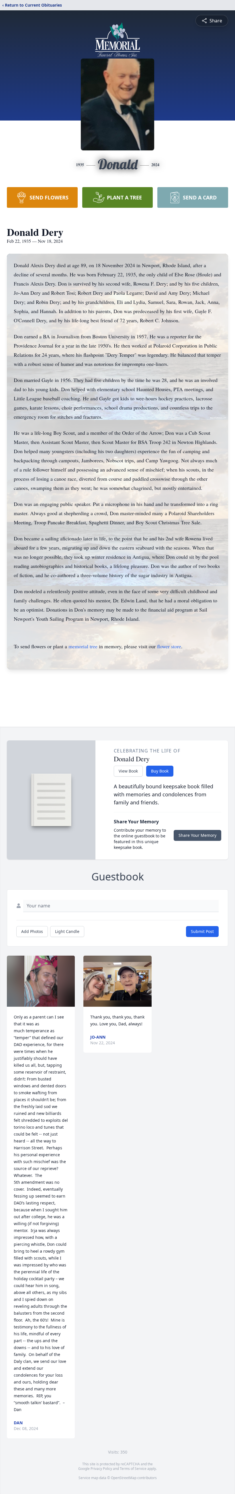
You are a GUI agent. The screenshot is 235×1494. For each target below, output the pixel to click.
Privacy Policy (101, 1468)
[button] (40, 981)
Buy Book (160, 771)
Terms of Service (133, 1468)
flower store (169, 646)
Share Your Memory (197, 835)
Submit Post (202, 931)
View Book (128, 771)
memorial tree (82, 646)
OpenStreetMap (123, 1477)
